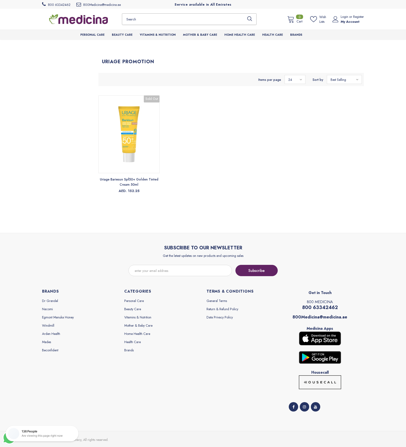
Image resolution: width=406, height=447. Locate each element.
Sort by (317, 79)
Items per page (269, 79)
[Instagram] (304, 407)
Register (358, 16)
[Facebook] (293, 407)
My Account (350, 21)
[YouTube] (315, 407)
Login (345, 16)
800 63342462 (320, 307)
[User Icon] (335, 19)
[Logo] (78, 19)
